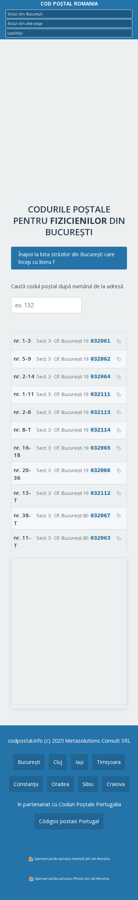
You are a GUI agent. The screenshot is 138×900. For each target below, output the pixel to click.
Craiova (116, 784)
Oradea (60, 784)
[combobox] (69, 14)
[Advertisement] (69, 123)
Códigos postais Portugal (69, 821)
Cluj (57, 761)
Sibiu (87, 784)
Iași (79, 761)
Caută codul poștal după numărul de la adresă (67, 286)
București (29, 761)
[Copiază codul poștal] (118, 341)
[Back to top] (122, 883)
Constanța (26, 784)
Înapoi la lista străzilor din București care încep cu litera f (66, 258)
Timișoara (109, 761)
